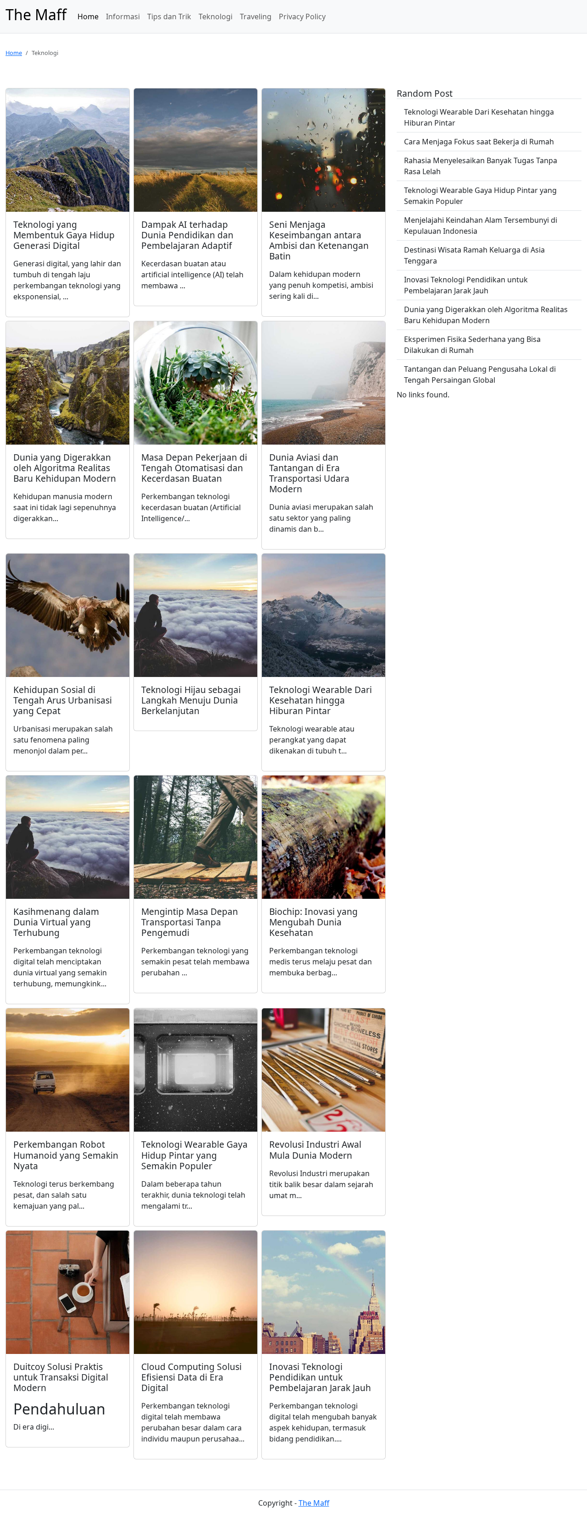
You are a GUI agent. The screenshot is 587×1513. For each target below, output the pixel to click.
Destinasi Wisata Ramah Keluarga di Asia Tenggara (474, 255)
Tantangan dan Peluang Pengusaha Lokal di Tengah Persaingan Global (480, 374)
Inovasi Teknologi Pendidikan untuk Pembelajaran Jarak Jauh (466, 285)
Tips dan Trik (169, 16)
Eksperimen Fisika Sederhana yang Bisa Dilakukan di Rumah (472, 344)
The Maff (314, 1503)
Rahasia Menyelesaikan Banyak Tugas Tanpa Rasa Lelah (480, 165)
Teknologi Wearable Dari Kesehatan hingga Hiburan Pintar (479, 117)
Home (88, 16)
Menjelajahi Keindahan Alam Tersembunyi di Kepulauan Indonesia (480, 225)
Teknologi (216, 16)
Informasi (123, 16)
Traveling (255, 16)
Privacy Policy (302, 16)
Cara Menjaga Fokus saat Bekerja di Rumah (479, 142)
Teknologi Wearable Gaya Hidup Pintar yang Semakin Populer (480, 195)
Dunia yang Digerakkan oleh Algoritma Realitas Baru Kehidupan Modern (486, 314)
